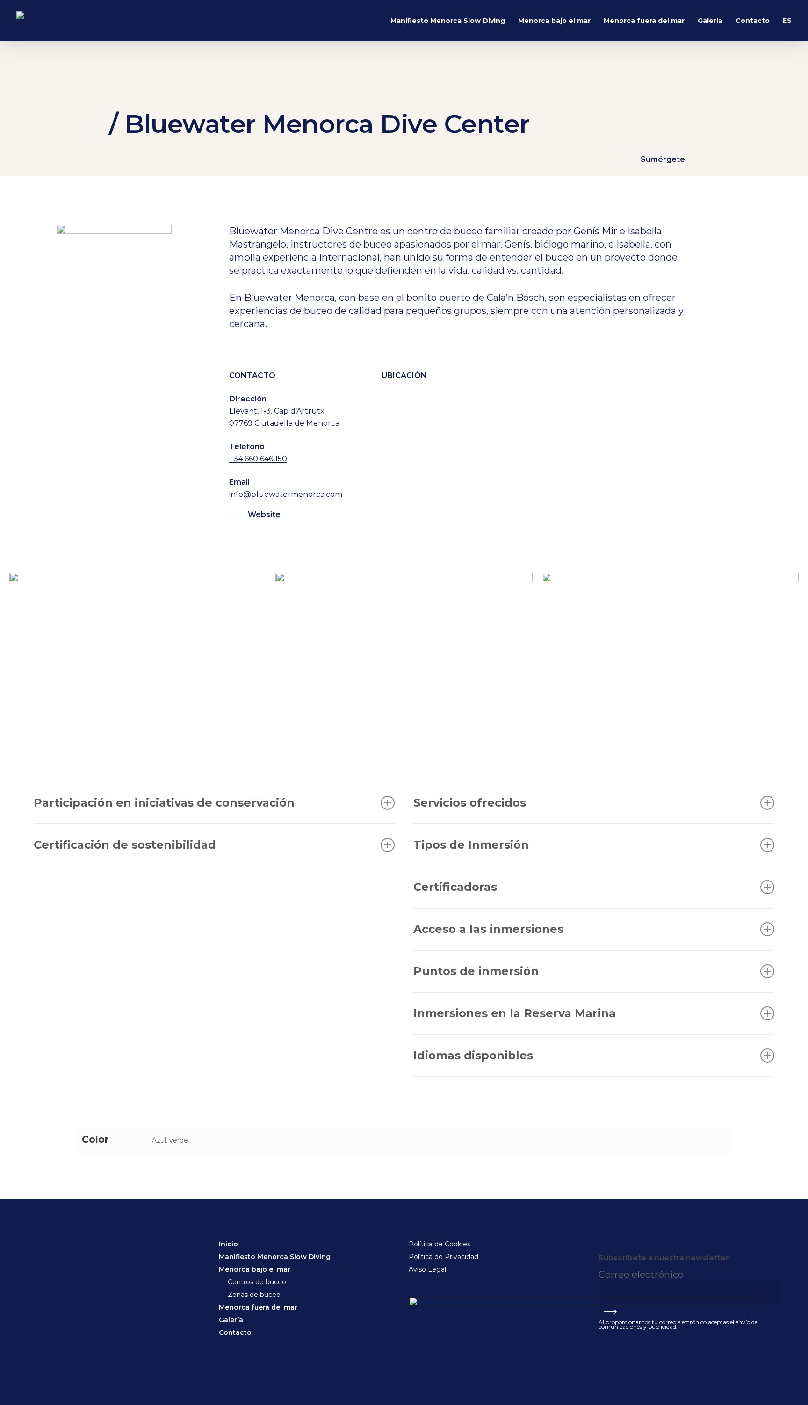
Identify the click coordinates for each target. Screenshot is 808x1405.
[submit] (604, 1248)
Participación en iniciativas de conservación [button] (164, 802)
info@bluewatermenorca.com (285, 494)
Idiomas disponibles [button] (473, 1055)
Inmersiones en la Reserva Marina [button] (514, 1013)
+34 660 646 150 (258, 458)
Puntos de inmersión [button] (476, 971)
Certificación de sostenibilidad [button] (125, 845)
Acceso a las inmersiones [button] (488, 929)
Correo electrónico (642, 1274)
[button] (255, 515)
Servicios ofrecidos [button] (469, 802)
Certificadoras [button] (455, 887)
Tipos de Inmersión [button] (471, 845)
